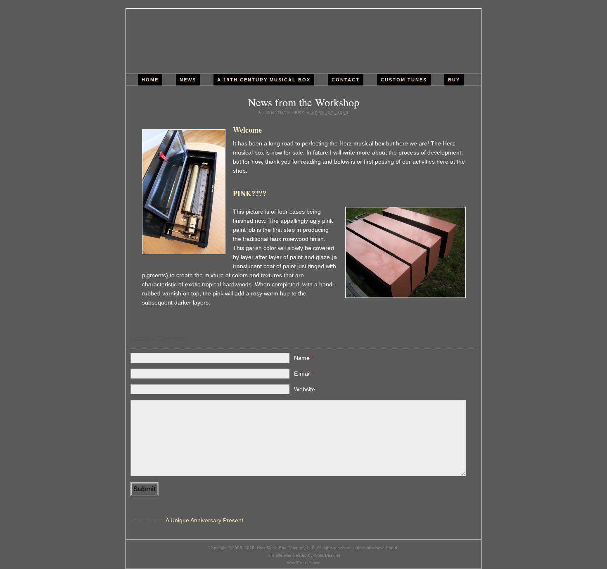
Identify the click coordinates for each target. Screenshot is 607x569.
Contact (346, 79)
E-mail (304, 373)
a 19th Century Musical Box (264, 79)
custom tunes (404, 79)
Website (304, 389)
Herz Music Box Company (303, 41)
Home (150, 79)
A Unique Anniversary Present (204, 520)
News (188, 79)
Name (303, 358)
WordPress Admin (303, 562)
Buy (454, 79)
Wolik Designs (327, 555)
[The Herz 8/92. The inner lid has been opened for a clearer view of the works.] (183, 191)
